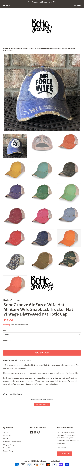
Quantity (7, 340)
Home (5, 49)
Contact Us (7, 448)
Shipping (6, 325)
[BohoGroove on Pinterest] (35, 433)
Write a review (42, 404)
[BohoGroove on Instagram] (38, 433)
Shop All (6, 432)
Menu (8, 6)
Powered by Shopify (53, 461)
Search (5, 438)
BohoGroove (41, 461)
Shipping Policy (8, 445)
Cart (79, 6)
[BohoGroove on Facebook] (31, 433)
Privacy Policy (8, 451)
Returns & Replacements (12, 442)
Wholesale (7, 435)
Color (5, 330)
